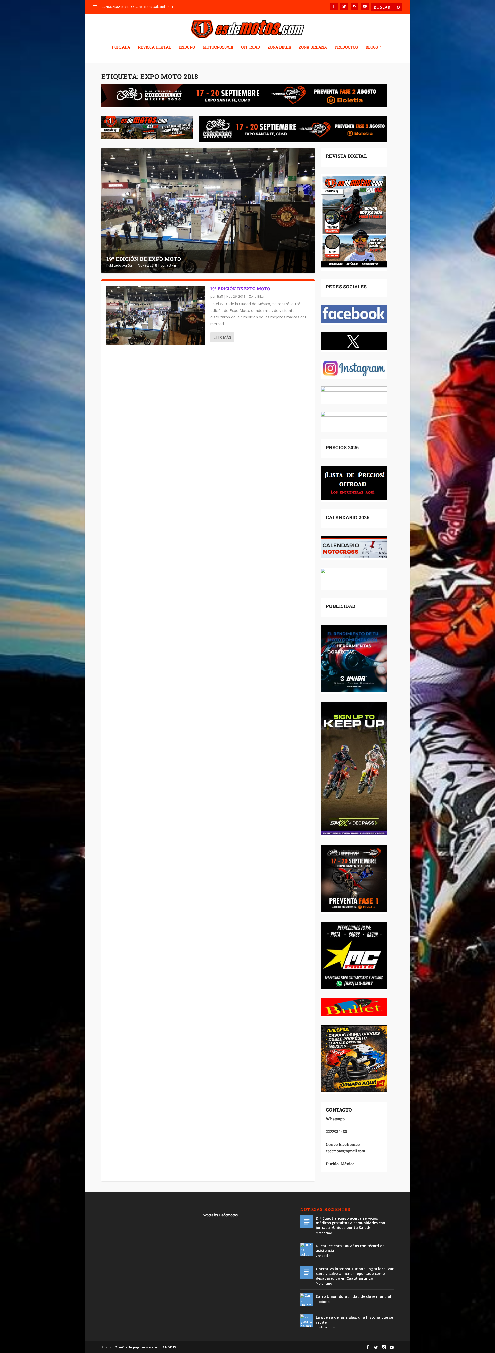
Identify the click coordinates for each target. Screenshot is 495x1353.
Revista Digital (154, 47)
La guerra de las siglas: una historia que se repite (354, 1319)
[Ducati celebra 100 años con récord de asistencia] (306, 1249)
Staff (131, 265)
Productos (323, 1302)
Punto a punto (326, 1327)
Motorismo (324, 1233)
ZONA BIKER (279, 47)
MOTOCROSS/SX (218, 47)
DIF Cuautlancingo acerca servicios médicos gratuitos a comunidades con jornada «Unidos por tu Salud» (350, 1223)
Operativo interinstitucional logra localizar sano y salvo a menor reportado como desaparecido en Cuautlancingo (355, 1273)
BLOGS (372, 47)
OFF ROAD (250, 47)
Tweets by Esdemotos (219, 1214)
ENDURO (187, 47)
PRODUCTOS (346, 47)
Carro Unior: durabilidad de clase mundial (353, 1296)
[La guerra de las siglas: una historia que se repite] (306, 1320)
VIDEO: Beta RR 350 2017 (143, 7)
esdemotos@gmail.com (345, 1150)
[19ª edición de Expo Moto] (155, 315)
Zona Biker (168, 265)
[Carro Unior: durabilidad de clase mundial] (306, 1299)
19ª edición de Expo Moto (143, 258)
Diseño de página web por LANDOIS (145, 1347)
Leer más (222, 337)
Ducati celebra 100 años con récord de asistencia (350, 1248)
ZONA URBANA (313, 47)
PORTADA (121, 47)
